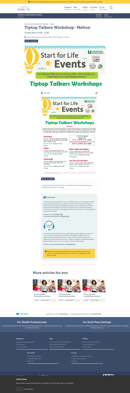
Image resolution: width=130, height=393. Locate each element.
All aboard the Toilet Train (34, 358)
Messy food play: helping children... (91, 342)
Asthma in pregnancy (21, 347)
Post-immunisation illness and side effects (60, 342)
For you (103, 8)
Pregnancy (68, 8)
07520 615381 (59, 214)
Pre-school (93, 8)
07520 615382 (65, 216)
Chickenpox (74, 361)
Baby (77, 8)
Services (99, 16)
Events (36, 300)
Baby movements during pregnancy (25, 342)
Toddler (85, 8)
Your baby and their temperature (57, 344)
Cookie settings (28, 389)
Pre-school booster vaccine (34, 356)
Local (108, 16)
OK (19, 389)
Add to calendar (32, 41)
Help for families (45, 300)
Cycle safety (30, 361)
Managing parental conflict (78, 358)
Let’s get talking (86, 347)
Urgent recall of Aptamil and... (57, 347)
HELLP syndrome (20, 344)
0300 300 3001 (71, 244)
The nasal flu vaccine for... (89, 344)
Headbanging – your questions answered (81, 356)
